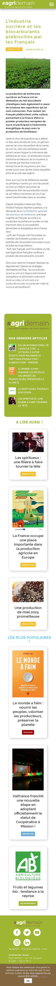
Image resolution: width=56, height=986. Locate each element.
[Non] (52, 974)
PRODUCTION (14, 49)
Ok (28, 981)
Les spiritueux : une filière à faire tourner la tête (32, 402)
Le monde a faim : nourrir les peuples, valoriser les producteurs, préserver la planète (27, 376)
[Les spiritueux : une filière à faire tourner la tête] (12, 400)
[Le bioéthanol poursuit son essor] (12, 391)
